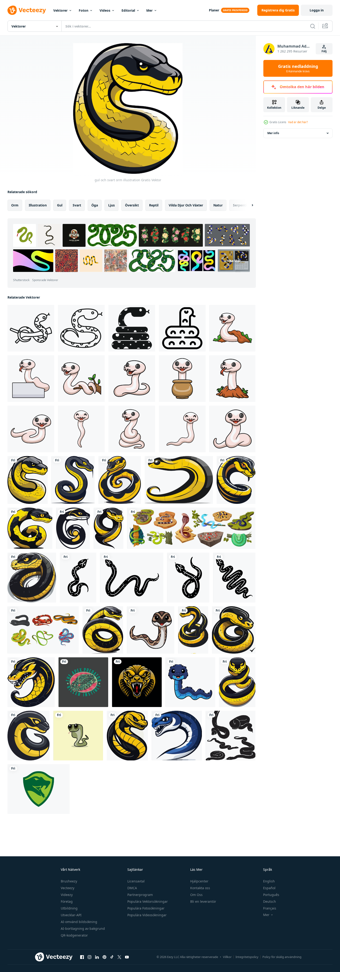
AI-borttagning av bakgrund (83, 928)
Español (269, 888)
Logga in (317, 10)
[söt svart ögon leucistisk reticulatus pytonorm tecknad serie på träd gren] (81, 378)
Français (269, 908)
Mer (149, 10)
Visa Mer (234, 260)
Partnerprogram (140, 894)
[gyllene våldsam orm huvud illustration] (137, 682)
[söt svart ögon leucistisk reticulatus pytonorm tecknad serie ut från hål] (232, 328)
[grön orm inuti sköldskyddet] (38, 789)
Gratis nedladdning (298, 68)
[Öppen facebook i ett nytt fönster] (82, 957)
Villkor (227, 957)
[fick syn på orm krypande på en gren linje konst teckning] (30, 328)
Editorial (128, 10)
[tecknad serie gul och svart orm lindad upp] (119, 480)
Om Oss (196, 894)
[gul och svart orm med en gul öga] (29, 528)
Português (271, 894)
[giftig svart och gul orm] (102, 630)
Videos (105, 10)
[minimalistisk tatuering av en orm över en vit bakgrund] (78, 578)
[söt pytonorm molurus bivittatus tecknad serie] (150, 630)
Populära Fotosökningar (146, 908)
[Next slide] (248, 205)
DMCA (132, 888)
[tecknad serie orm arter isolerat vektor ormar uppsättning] (191, 528)
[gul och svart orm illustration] (27, 480)
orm (14, 205)
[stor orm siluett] (230, 735)
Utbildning (69, 908)
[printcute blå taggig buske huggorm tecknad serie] (190, 682)
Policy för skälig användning (281, 957)
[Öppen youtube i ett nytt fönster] (127, 957)
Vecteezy (67, 888)
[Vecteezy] (26, 10)
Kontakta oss (200, 888)
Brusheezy (69, 881)
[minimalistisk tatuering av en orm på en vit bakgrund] (188, 578)
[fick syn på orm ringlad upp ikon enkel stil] (131, 328)
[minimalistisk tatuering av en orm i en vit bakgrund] (234, 578)
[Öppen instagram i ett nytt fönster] (89, 957)
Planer (214, 10)
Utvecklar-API (71, 915)
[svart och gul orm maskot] (28, 735)
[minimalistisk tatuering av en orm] (131, 578)
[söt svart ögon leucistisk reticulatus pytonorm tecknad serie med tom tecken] (30, 378)
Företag (67, 901)
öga (94, 205)
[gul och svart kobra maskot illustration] (236, 480)
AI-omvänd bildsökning (79, 922)
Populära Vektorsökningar (147, 901)
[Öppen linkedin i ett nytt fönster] (97, 957)
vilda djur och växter (186, 205)
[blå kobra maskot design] (177, 735)
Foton (83, 10)
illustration (38, 205)
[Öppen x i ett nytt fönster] (119, 957)
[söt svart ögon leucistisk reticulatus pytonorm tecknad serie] (131, 378)
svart (77, 205)
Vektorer (60, 10)
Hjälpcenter (199, 881)
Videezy (67, 894)
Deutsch (269, 901)
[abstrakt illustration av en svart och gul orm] (73, 528)
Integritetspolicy (247, 957)
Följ (324, 51)
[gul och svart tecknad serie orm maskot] (233, 630)
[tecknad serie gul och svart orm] (179, 480)
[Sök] (312, 26)
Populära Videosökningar (147, 915)
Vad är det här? (298, 122)
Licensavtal (136, 881)
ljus (111, 205)
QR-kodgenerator (74, 935)
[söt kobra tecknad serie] (78, 735)
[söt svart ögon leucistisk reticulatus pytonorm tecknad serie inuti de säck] (182, 378)
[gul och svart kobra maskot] (31, 682)
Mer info (273, 133)
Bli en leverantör (203, 901)
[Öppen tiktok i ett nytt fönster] (112, 957)
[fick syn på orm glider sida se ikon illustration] (81, 328)
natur (218, 205)
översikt (132, 205)
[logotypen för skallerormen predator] (83, 682)
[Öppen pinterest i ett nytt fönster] (104, 957)
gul (59, 205)
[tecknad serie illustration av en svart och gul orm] (237, 682)
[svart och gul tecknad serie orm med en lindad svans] (73, 480)
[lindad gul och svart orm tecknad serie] (108, 528)
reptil (153, 205)
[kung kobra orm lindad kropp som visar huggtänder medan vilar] (182, 328)
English (269, 881)
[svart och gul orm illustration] (31, 578)
